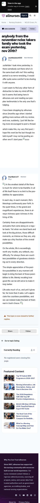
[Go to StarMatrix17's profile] (4, 178)
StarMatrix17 (13, 177)
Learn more (4, 6)
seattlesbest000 (15, 58)
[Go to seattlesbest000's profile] (4, 59)
